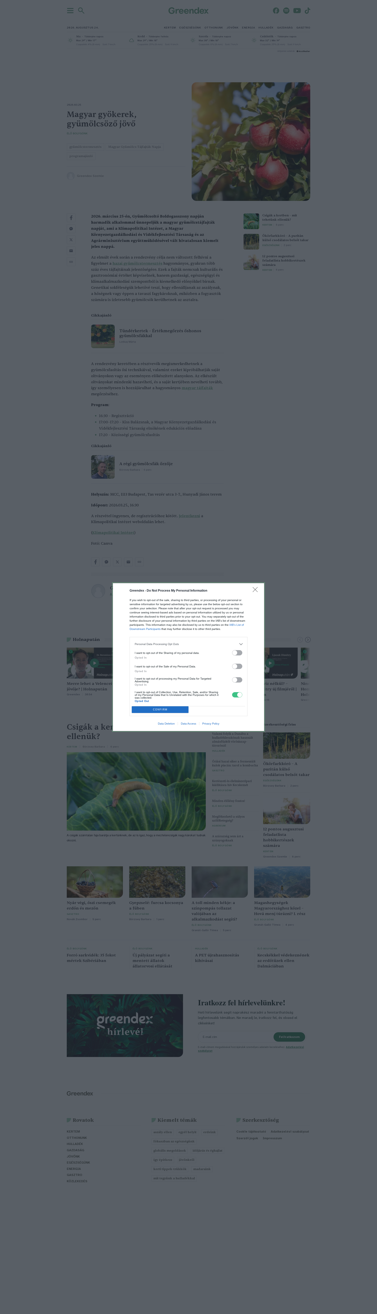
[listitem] (188, 644)
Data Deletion (166, 723)
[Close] (256, 591)
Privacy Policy (210, 723)
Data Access (188, 723)
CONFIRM (160, 709)
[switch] (237, 652)
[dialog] (188, 657)
